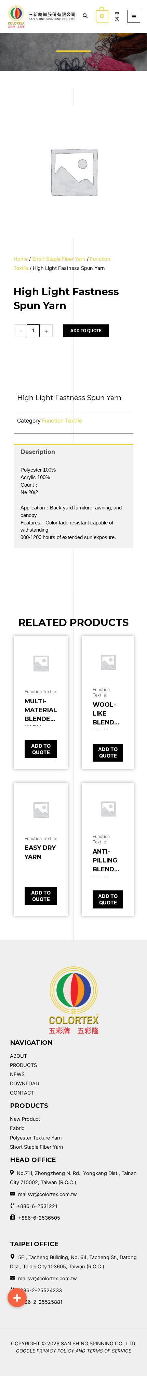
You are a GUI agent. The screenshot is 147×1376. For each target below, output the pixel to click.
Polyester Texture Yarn (36, 1138)
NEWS (17, 1074)
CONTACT (22, 1093)
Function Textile (62, 420)
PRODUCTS (23, 1065)
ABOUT (18, 1056)
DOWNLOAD (24, 1084)
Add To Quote (86, 330)
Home (21, 259)
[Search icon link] (85, 16)
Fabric (17, 1128)
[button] (17, 1297)
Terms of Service (109, 1351)
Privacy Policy (55, 1351)
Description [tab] (38, 451)
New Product (25, 1119)
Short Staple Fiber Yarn (58, 259)
